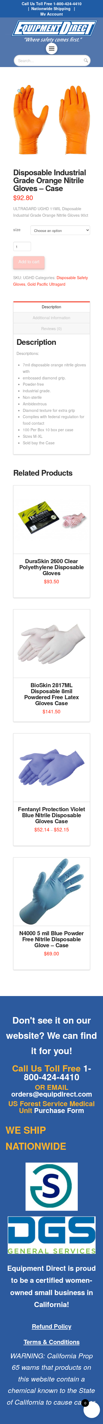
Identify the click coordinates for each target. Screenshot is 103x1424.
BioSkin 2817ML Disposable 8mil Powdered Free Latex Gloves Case (51, 694)
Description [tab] (51, 306)
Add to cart (28, 261)
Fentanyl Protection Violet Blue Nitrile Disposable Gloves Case (51, 815)
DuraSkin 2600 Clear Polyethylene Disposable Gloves (51, 567)
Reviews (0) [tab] (51, 328)
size (17, 229)
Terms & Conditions (52, 1341)
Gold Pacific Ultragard (46, 284)
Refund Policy (51, 1326)
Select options (53, 545)
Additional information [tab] (51, 317)
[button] (51, 48)
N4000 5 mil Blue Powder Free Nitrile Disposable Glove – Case (51, 939)
